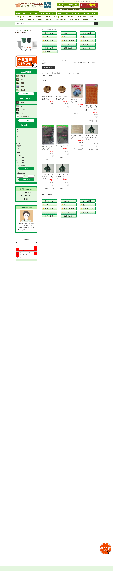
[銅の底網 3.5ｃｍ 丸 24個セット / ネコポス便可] (48, 89)
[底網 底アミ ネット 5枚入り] (62, 134)
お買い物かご (89, 1)
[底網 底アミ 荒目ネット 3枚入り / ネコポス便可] (48, 135)
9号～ (18, 139)
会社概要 (76, 1)
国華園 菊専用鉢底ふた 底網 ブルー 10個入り (77, 101)
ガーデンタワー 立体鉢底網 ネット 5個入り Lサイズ (62, 176)
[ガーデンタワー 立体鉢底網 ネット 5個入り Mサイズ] (48, 168)
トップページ (64, 1)
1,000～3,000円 (20, 157)
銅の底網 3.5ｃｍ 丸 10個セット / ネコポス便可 (62, 98)
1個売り (18, 146)
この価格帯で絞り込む (26, 179)
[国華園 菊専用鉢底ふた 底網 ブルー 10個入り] (77, 91)
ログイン (95, 1)
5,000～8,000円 (20, 162)
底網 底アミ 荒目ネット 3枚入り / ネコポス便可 (48, 148)
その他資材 (49, 29)
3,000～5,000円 (20, 160)
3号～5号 (19, 134)
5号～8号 (19, 136)
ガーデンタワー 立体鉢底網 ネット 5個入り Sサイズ (91, 137)
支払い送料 (70, 1)
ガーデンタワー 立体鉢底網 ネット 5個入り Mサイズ (47, 176)
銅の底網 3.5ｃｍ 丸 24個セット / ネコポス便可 (48, 98)
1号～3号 (19, 131)
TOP (43, 29)
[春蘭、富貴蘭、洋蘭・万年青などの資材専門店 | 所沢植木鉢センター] (33, 8)
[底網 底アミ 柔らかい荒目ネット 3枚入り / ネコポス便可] (91, 94)
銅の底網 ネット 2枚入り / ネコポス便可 (77, 137)
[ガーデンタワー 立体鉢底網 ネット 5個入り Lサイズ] (62, 168)
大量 (17, 148)
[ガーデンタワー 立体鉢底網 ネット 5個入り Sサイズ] (91, 129)
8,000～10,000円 (21, 165)
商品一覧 (80, 1)
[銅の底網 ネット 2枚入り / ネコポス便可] (77, 129)
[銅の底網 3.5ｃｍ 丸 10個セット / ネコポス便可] (62, 89)
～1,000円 (19, 155)
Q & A (84, 1)
